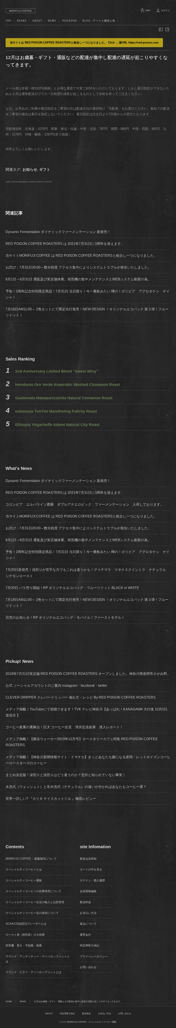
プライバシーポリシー (94, 956)
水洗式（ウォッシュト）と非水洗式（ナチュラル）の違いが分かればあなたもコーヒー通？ (76, 787)
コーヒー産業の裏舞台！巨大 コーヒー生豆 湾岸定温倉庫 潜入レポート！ (64, 727)
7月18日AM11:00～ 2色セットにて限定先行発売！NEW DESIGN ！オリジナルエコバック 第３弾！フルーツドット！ (87, 602)
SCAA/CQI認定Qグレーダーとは (26, 923)
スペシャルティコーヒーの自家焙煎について (33, 891)
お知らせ (30, 170)
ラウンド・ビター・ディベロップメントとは (33, 972)
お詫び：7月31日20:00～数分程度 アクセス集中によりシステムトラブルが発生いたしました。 (78, 267)
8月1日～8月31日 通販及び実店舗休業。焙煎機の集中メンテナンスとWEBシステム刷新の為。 (78, 279)
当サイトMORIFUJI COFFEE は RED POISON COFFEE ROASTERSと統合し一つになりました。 (81, 255)
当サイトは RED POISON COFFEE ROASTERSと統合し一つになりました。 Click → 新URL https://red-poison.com (84, 42)
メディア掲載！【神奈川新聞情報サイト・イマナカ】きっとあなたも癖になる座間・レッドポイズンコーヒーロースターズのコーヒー (88, 760)
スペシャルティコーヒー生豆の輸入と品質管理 (35, 902)
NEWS (52, 20)
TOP (8, 20)
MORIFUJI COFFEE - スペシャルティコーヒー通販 (91, 1022)
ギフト (44, 170)
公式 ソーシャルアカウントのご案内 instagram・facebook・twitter (56, 685)
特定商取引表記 (89, 945)
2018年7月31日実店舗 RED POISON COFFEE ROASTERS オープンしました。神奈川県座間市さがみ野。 (88, 673)
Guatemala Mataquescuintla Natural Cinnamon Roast (63, 398)
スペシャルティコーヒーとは (24, 869)
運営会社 (85, 934)
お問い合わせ (88, 967)
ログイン (165, 10)
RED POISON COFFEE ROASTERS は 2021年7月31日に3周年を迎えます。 (65, 243)
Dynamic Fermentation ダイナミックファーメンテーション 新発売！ (58, 232)
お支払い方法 (88, 913)
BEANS (22, 20)
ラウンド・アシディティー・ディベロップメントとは (38, 959)
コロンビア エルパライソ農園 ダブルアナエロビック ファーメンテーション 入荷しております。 (86, 504)
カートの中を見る (91, 869)
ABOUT (37, 20)
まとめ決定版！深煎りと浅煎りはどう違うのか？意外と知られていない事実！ (66, 775)
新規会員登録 (88, 858)
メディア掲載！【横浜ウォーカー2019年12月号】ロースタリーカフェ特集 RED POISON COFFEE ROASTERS (82, 742)
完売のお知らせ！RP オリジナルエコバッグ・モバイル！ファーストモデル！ (65, 617)
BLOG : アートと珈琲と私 (99, 20)
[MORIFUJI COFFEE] (21, 14)
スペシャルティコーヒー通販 (24, 880)
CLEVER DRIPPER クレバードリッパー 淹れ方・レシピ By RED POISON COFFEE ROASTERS (81, 697)
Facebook (69, 20)
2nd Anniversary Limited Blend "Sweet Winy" (56, 371)
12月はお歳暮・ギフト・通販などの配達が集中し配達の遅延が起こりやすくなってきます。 (78, 1001)
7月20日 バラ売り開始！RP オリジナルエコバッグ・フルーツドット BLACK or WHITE (72, 588)
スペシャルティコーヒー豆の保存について (32, 913)
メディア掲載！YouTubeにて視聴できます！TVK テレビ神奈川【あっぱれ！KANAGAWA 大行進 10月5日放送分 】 (86, 712)
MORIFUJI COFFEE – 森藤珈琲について (31, 858)
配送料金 (85, 902)
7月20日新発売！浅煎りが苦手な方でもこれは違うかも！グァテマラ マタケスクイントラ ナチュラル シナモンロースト (87, 573)
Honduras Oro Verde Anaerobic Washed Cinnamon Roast (67, 384)
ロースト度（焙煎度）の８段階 (25, 934)
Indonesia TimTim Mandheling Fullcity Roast (56, 411)
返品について (88, 923)
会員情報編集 (88, 891)
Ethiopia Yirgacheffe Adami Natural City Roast (57, 424)
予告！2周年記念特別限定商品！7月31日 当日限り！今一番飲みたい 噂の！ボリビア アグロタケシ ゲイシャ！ (88, 555)
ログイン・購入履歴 (92, 880)
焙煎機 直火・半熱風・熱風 (24, 945)
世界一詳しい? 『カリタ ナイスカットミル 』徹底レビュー (51, 798)
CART (146, 9)
